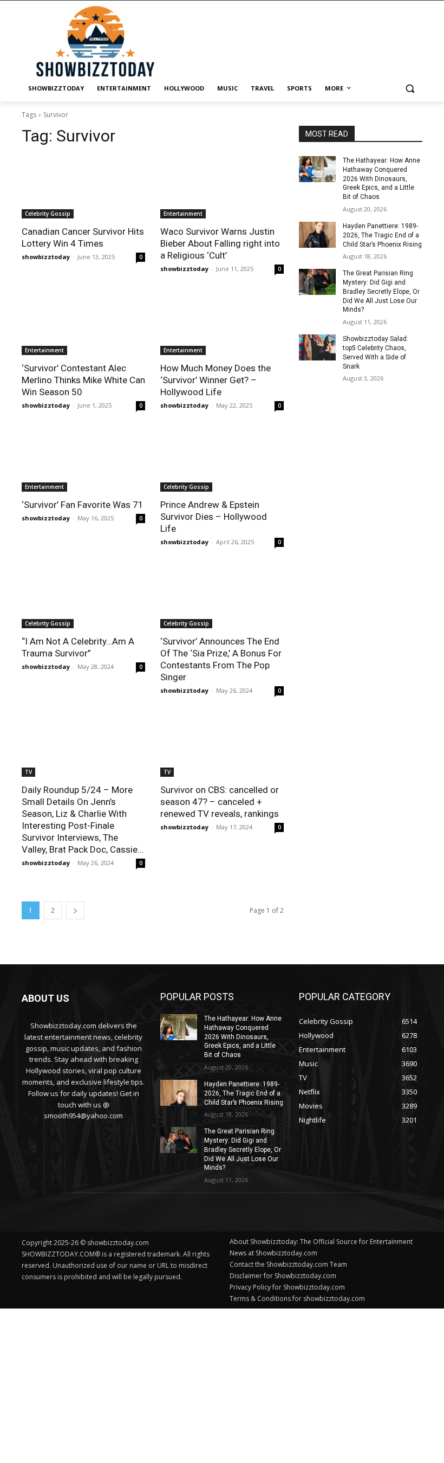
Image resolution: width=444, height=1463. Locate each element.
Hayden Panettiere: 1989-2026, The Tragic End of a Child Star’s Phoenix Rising (382, 235)
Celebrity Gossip (47, 213)
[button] (409, 88)
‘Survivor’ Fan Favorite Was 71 (82, 504)
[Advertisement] (222, 1384)
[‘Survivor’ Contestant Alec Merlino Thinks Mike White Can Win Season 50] (83, 324)
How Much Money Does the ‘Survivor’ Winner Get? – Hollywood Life (215, 380)
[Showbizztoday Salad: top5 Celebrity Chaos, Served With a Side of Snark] (317, 347)
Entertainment (183, 213)
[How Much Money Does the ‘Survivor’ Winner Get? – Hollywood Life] (222, 324)
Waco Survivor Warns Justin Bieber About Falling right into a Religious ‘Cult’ (220, 243)
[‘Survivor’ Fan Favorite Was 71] (83, 461)
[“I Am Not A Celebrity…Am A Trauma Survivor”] (83, 597)
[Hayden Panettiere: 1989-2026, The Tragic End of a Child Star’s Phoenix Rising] (317, 235)
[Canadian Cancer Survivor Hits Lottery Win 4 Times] (83, 187)
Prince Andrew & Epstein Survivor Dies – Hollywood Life (213, 516)
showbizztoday (46, 257)
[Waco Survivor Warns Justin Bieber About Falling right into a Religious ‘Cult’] (222, 187)
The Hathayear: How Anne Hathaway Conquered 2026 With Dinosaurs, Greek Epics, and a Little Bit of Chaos (381, 179)
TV (28, 772)
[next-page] (75, 910)
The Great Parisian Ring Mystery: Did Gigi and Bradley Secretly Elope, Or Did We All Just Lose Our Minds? (381, 291)
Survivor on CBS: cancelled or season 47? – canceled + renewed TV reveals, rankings (219, 801)
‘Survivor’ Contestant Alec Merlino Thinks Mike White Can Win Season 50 (83, 380)
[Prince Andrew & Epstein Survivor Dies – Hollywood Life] (222, 461)
